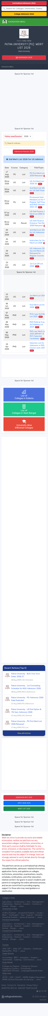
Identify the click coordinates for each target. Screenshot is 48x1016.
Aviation (26, 904)
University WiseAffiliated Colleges (24, 426)
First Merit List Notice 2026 (39, 306)
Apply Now (24, 803)
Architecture (19, 902)
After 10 (6, 948)
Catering (17, 959)
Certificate (37, 948)
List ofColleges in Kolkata (24, 397)
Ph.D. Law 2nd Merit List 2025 (38, 315)
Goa (22, 915)
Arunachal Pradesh (26, 913)
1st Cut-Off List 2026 (36, 264)
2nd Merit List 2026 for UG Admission (38, 232)
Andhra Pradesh (9, 913)
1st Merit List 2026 (38, 296)
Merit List (24, 808)
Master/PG (6, 951)
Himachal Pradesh (10, 917)
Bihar (4, 915)
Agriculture (7, 902)
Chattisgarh (14, 915)
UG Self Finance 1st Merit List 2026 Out (38, 213)
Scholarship (26, 968)
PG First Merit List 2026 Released (38, 174)
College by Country (10, 968)
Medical (17, 904)
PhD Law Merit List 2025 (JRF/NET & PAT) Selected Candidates (38, 335)
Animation (24, 957)
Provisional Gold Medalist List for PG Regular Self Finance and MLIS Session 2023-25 (38, 202)
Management (37, 902)
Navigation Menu (16, 21)
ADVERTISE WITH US (9, 988)
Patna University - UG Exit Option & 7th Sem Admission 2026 (26, 712)
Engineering (7, 904)
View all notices (24, 733)
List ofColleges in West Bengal (24, 411)
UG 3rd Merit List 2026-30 (37, 182)
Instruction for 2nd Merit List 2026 (38, 241)
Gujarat (29, 915)
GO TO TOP (42, 991)
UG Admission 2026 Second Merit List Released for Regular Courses (38, 253)
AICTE (4, 977)
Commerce (36, 904)
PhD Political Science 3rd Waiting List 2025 (39, 324)
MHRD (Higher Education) (34, 977)
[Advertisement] (24, 101)
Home (19, 41)
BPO (16, 957)
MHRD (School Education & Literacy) (17, 979)
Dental (5, 906)
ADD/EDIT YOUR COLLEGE (27, 988)
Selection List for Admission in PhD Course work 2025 (38, 346)
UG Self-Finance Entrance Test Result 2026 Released (39, 223)
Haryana (38, 915)
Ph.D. (15, 951)
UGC (11, 977)
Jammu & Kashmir (27, 917)
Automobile (7, 959)
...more (21, 906)
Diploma (27, 948)
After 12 (17, 948)
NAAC (18, 977)
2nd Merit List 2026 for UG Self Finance (38, 190)
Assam (39, 913)
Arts (28, 902)
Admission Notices (24, 151)
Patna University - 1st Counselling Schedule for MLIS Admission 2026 (26, 688)
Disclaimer (21, 985)
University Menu (7, 66)
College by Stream (29, 966)
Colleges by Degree (10, 966)
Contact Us (11, 985)
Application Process (10, 970)
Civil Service (28, 959)
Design (13, 906)
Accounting (7, 957)
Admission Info (24, 797)
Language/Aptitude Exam (32, 970)
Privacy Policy (32, 985)
